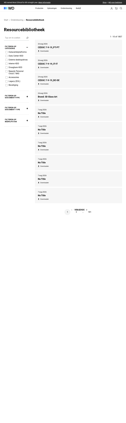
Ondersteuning (66, 8)
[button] (111, 8)
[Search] (121, 8)
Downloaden (44, 51)
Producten (39, 8)
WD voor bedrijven (115, 2)
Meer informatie (44, 2)
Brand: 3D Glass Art (47, 96)
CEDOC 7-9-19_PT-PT (48, 47)
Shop (105, 2)
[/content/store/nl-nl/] (9, 8)
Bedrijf (78, 8)
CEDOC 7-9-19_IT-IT (48, 63)
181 (89, 212)
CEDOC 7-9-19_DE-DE (48, 80)
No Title (42, 113)
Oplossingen (52, 8)
